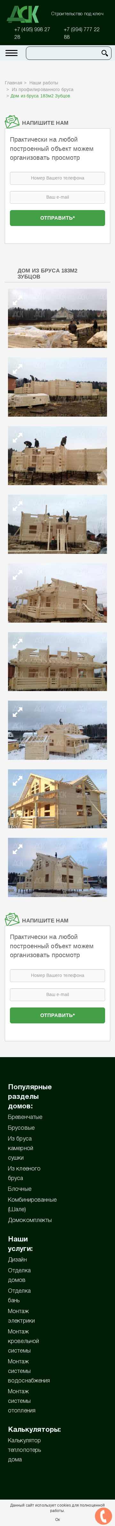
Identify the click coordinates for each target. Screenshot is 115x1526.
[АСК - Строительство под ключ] (26, 14)
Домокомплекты (30, 1220)
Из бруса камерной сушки (20, 1148)
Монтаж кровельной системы (23, 1341)
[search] (105, 53)
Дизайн (17, 1259)
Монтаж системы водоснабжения (29, 1371)
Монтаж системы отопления (21, 1401)
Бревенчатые (25, 1117)
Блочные (19, 1189)
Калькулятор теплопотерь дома (24, 1450)
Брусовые (21, 1128)
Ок (57, 1519)
